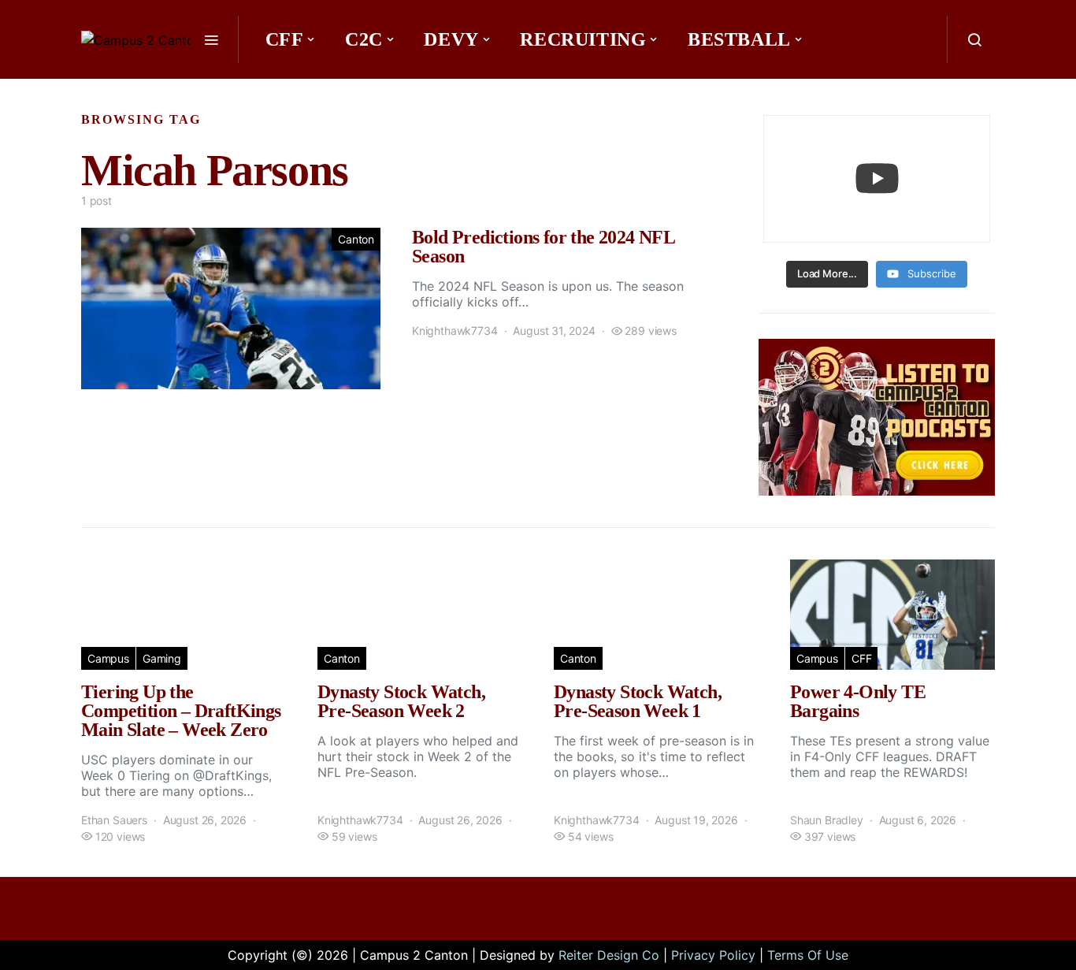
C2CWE (307, 86)
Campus (108, 658)
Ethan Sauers (114, 820)
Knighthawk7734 (455, 330)
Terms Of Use (807, 955)
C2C (364, 39)
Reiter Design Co (608, 955)
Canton (356, 239)
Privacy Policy (713, 955)
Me (398, 86)
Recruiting (583, 39)
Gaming (162, 658)
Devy (451, 39)
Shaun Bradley (826, 820)
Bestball (739, 39)
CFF (284, 39)
